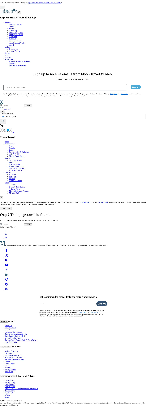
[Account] (3, 121)
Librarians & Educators (13, 355)
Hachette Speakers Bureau (14, 359)
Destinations (9, 144)
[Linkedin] (7, 276)
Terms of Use (9, 381)
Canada (12, 148)
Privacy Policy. (103, 202)
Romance (12, 39)
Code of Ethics (10, 387)
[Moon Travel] (13, 132)
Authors (7, 47)
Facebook (12, 175)
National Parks (14, 164)
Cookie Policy (86, 202)
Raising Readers (10, 370)
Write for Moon (14, 189)
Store (6, 55)
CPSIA (7, 395)
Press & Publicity (11, 342)
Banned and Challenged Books (16, 334)
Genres (7, 22)
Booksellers (9, 372)
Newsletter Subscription (13, 332)
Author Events (14, 51)
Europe (11, 150)
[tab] (73, 198)
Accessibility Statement (13, 338)
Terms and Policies (7, 376)
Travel (11, 45)
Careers (12, 63)
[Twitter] (7, 257)
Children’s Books (15, 24)
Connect (8, 172)
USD (7, 116)
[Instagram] (7, 262)
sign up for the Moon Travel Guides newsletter (44, 3)
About (7, 183)
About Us (8, 59)
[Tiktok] (7, 271)
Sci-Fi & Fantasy (15, 41)
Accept (3, 209)
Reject (9, 209)
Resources (4, 347)
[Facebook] (7, 252)
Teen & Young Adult (16, 43)
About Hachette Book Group (19, 61)
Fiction (11, 29)
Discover (8, 53)
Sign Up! (6, 109)
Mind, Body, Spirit (16, 33)
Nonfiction (13, 37)
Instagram (12, 177)
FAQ (6, 365)
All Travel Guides (15, 170)
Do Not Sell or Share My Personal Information (21, 389)
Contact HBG (10, 363)
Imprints (7, 57)
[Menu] (2, 7)
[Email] (7, 290)
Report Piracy (9, 391)
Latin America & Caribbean (19, 152)
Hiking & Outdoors (16, 166)
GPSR (7, 397)
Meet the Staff (14, 193)
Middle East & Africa (17, 156)
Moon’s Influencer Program (19, 191)
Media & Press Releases (17, 65)
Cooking (12, 26)
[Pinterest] (7, 281)
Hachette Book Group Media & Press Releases (21, 340)
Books (7, 158)
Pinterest (12, 179)
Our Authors (13, 49)
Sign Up (136, 87)
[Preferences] (2, 111)
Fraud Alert (9, 393)
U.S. (10, 146)
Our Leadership (10, 328)
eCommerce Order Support (14, 357)
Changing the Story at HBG (15, 336)
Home (7, 142)
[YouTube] (7, 266)
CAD (14, 116)
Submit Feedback (15, 181)
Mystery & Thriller (16, 35)
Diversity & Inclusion (17, 187)
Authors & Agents (11, 351)
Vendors (7, 368)
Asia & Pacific (14, 154)
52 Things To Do (15, 160)
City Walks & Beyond (17, 168)
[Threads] (7, 286)
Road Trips (13, 162)
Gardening (13, 31)
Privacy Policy (10, 383)
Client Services (10, 353)
